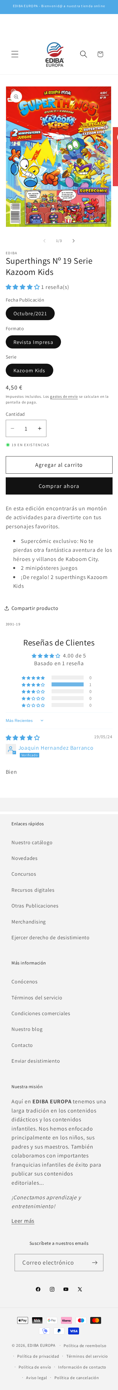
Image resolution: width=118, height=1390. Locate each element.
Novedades (24, 858)
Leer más (22, 1220)
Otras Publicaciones (35, 905)
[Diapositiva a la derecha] (73, 241)
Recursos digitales (33, 889)
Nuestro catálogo (31, 842)
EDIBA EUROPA (41, 1345)
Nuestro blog (26, 1028)
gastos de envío (64, 396)
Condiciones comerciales (40, 1013)
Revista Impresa (33, 341)
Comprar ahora (59, 486)
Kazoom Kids (29, 370)
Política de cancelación (76, 1377)
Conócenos (24, 981)
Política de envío (35, 1367)
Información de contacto (82, 1367)
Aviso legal (36, 1377)
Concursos (23, 873)
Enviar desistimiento (35, 1060)
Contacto (22, 1044)
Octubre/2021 (30, 313)
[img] (23, 737)
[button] (15, 54)
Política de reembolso (85, 1345)
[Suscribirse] (95, 1262)
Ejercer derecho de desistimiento (50, 937)
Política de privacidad (38, 1356)
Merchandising (28, 921)
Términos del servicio (36, 997)
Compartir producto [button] (34, 608)
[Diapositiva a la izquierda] (44, 241)
